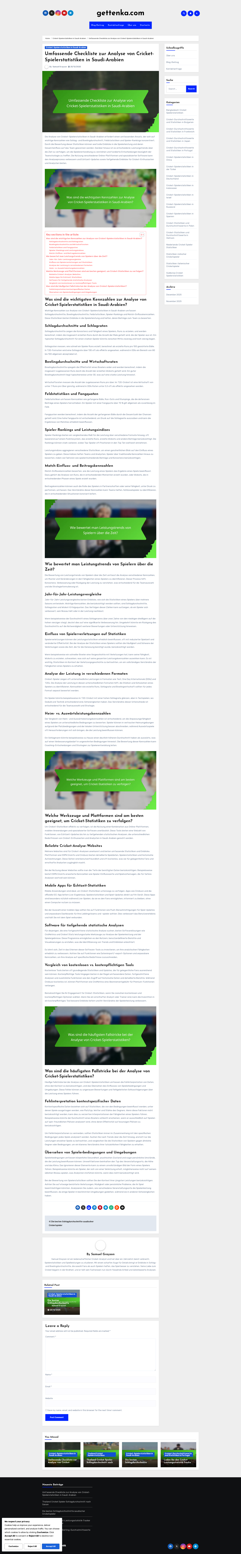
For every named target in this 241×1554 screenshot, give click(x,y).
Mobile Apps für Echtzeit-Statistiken (65, 277)
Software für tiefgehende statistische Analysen (70, 280)
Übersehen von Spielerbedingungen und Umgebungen (73, 292)
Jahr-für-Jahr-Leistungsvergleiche (65, 259)
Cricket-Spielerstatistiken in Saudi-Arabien (66, 47)
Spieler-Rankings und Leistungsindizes (66, 250)
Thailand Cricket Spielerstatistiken (96, 1454)
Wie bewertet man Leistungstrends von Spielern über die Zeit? (76, 256)
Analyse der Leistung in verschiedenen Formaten (70, 265)
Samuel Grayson (60, 67)
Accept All (50, 1546)
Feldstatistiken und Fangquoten (63, 247)
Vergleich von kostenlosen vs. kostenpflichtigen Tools (73, 283)
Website (49, 1398)
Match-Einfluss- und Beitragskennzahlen (67, 253)
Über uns (132, 25)
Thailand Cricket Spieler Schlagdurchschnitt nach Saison (100, 1462)
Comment (50, 1336)
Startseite (145, 25)
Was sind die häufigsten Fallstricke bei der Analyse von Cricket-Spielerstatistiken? (86, 286)
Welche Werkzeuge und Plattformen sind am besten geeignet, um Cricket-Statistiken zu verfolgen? (94, 271)
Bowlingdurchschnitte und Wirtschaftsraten (68, 244)
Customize (13, 1546)
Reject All (32, 1546)
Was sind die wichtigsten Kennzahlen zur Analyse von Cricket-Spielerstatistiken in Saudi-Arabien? (94, 238)
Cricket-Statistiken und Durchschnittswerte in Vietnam (177, 235)
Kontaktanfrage (116, 25)
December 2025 (174, 294)
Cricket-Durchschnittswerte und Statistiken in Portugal (178, 1454)
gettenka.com (120, 13)
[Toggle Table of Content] (140, 235)
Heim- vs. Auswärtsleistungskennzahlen (66, 268)
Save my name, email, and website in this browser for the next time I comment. (84, 1410)
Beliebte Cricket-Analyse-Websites (64, 274)
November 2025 (174, 301)
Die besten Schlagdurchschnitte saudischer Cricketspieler (60, 1303)
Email (48, 1386)
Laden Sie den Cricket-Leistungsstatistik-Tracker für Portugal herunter (178, 1462)
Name (48, 1374)
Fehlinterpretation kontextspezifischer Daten (69, 289)
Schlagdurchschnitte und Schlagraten (66, 241)
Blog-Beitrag (97, 25)
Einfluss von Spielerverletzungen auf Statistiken (70, 262)
